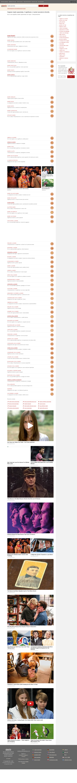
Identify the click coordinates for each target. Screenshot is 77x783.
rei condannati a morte (64, 42)
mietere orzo (62, 50)
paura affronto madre (44, 405)
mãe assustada (37, 757)
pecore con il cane (63, 20)
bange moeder (37, 759)
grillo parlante (62, 21)
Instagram (26, 755)
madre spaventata (37, 749)
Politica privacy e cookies (23, 759)
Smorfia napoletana (4, 1)
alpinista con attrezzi (63, 58)
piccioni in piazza (63, 39)
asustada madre (37, 754)
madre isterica (11, 74)
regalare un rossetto (63, 18)
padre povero (62, 53)
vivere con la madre (12, 347)
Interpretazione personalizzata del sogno (16, 8)
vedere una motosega (63, 32)
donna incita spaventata (14, 403)
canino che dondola (63, 28)
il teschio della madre (63, 45)
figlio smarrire (62, 34)
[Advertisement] (30, 25)
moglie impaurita (27, 403)
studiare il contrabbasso (64, 51)
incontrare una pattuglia (64, 31)
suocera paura (42, 403)
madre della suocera (44, 408)
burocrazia (61, 47)
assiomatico (61, 56)
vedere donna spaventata (14, 401)
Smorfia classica (20, 1)
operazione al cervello (64, 29)
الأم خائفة (66, 752)
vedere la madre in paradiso (14, 379)
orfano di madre (11, 142)
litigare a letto (62, 54)
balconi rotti (61, 23)
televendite (61, 43)
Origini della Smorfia (27, 1)
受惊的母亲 (51, 757)
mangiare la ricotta (63, 48)
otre (60, 59)
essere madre (10, 202)
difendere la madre (12, 252)
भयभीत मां (66, 749)
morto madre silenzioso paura (30, 405)
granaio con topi (62, 25)
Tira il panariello (41, 1)
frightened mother (37, 752)
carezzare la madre (12, 284)
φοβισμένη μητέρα (68, 759)
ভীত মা (65, 754)
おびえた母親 (67, 757)
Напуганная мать (53, 754)
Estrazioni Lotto (34, 1)
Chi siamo (8, 758)
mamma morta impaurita (14, 408)
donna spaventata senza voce (30, 401)
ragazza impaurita (12, 405)
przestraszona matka (53, 759)
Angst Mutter (51, 749)
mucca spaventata (28, 408)
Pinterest (23, 756)
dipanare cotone (62, 26)
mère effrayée (52, 752)
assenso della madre (12, 316)
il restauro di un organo (64, 40)
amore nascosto (62, 36)
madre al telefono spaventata (45, 401)
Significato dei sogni (12, 1)
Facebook (21, 755)
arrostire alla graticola (64, 37)
